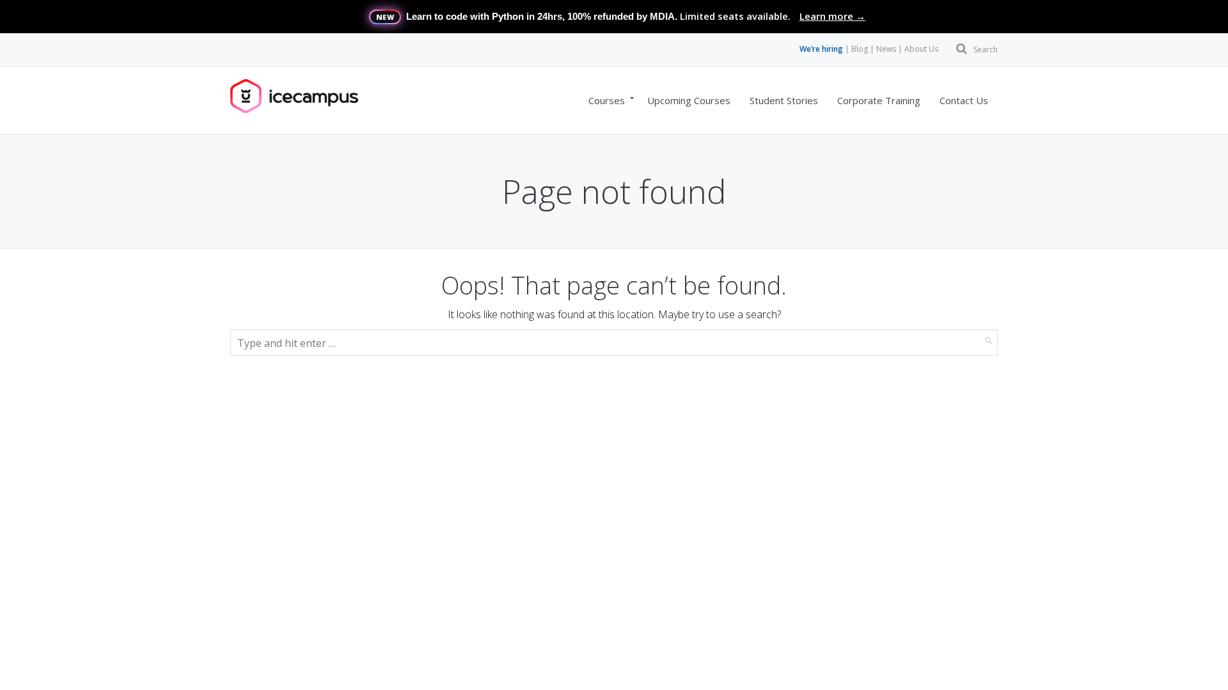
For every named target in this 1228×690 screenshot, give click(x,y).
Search (985, 49)
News (886, 48)
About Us (921, 48)
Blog (859, 48)
